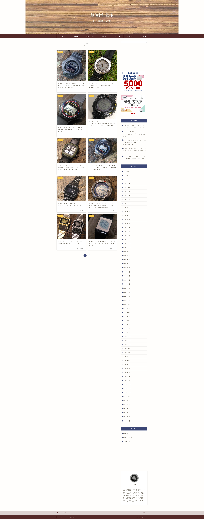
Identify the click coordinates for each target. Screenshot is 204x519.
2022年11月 (127, 244)
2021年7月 (126, 308)
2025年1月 (126, 191)
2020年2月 (126, 376)
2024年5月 (126, 195)
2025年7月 (126, 183)
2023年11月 (127, 203)
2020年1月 (126, 381)
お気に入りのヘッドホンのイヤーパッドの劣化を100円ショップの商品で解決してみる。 (134, 150)
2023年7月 (126, 215)
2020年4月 (126, 368)
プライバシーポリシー (62, 517)
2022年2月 (126, 280)
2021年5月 (126, 316)
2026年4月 (126, 171)
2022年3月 (126, 276)
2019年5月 (126, 413)
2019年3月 (126, 421)
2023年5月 (126, 219)
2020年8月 (126, 352)
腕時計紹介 (76, 36)
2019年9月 (126, 397)
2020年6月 (126, 360)
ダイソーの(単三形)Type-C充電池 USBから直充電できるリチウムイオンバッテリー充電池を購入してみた (134, 142)
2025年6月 (126, 187)
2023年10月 (127, 207)
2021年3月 (126, 324)
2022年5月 (126, 268)
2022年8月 (126, 256)
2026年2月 (126, 175)
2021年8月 (126, 304)
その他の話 (103, 36)
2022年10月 (127, 248)
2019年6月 (126, 409)
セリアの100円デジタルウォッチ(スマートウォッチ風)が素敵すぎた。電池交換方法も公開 (135, 134)
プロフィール (116, 36)
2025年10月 (127, 179)
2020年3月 (126, 372)
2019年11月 (127, 389)
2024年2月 (126, 199)
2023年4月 (126, 223)
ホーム (63, 36)
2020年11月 (127, 340)
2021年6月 (126, 312)
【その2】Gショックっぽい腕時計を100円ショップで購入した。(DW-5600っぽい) (134, 157)
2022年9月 (126, 252)
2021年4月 (126, 320)
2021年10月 (127, 296)
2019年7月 (126, 405)
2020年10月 (127, 344)
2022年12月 (127, 240)
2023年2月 (126, 232)
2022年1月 (126, 284)
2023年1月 (126, 236)
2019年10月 (127, 393)
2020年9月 (126, 348)
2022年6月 (126, 264)
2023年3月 (126, 228)
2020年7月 (126, 356)
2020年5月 (126, 364)
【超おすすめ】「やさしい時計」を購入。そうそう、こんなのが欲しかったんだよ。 (134, 127)
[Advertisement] (134, 57)
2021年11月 (127, 292)
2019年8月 (126, 401)
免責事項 (72, 517)
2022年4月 (126, 272)
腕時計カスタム (90, 36)
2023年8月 (126, 211)
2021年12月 (127, 288)
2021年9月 (126, 300)
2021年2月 (126, 328)
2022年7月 (126, 260)
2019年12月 (127, 385)
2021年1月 (126, 332)
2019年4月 (126, 417)
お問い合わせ (130, 36)
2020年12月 (127, 336)
